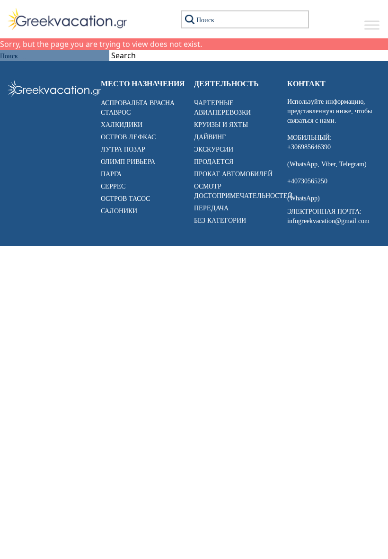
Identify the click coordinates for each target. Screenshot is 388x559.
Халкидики (121, 124)
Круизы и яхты (221, 124)
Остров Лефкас (128, 137)
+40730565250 (307, 181)
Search (123, 55)
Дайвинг (210, 137)
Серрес (113, 186)
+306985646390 (309, 147)
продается (213, 161)
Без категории (220, 220)
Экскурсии (213, 149)
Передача (211, 208)
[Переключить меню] (371, 24)
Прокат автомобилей (233, 174)
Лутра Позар (123, 149)
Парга (111, 174)
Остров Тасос (125, 198)
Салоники (119, 211)
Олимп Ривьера (128, 161)
